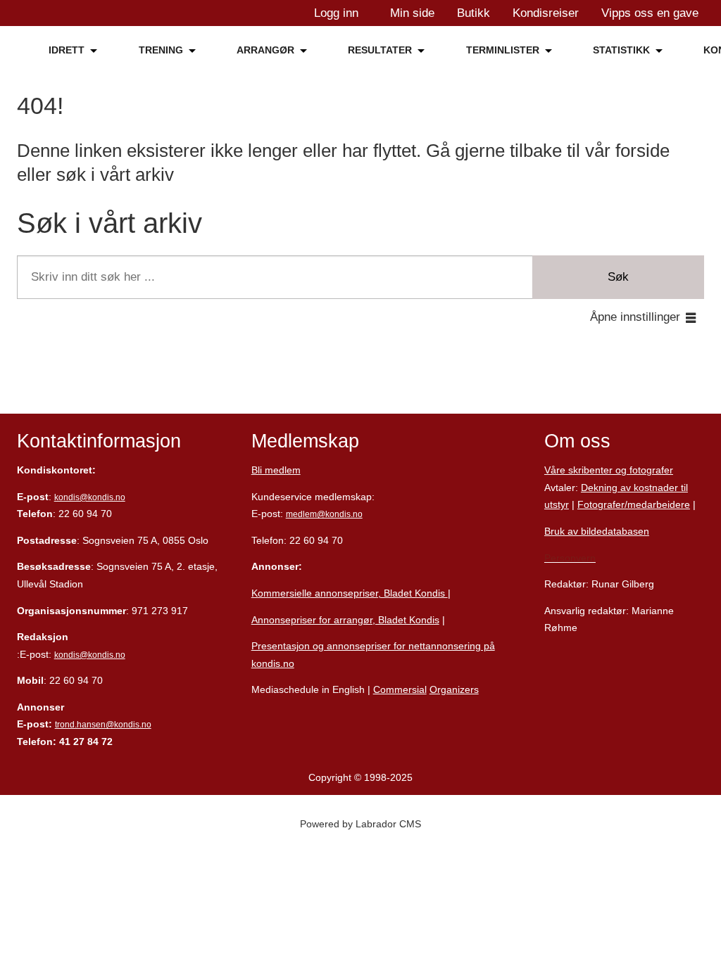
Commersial (400, 689)
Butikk (473, 13)
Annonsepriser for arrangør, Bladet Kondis (345, 619)
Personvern (570, 558)
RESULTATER (380, 50)
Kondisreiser (546, 13)
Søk (618, 277)
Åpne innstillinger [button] (635, 317)
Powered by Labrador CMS (360, 823)
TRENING (161, 50)
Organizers (454, 689)
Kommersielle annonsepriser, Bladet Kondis (349, 593)
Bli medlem (276, 470)
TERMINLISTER (502, 50)
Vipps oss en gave (649, 13)
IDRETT (66, 50)
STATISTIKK (621, 50)
